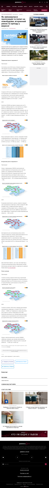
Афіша (41, 6)
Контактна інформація (31, 484)
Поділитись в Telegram (8, 366)
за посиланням (11, 267)
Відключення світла (19, 10)
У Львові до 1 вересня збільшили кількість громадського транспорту (38, 31)
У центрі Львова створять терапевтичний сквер (38, 63)
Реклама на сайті (24, 473)
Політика (14, 6)
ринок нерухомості (9, 356)
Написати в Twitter (22, 361)
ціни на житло (16, 356)
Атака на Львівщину (36, 10)
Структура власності (9, 484)
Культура (36, 6)
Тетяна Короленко (12, 28)
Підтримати (44, 10)
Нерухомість (15, 14)
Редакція (24, 484)
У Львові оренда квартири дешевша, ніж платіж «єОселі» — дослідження (36, 408)
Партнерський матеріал (6, 14)
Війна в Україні (10, 10)
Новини (8, 6)
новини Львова (25, 482)
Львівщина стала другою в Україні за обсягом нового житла (12, 408)
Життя (30, 6)
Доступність (29, 10)
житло (2, 356)
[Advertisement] (39, 76)
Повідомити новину (39, 484)
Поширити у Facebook (8, 361)
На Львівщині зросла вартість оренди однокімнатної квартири (12, 427)
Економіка (20, 6)
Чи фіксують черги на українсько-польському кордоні (38, 47)
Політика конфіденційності (24, 476)
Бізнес (25, 6)
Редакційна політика (18, 484)
